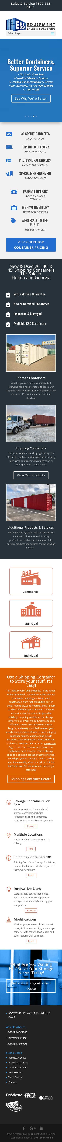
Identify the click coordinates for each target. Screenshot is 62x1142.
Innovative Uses (27, 888)
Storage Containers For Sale (32, 802)
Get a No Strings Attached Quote (31, 986)
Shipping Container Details (31, 779)
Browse (31, 910)
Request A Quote (17, 1057)
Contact (12, 1082)
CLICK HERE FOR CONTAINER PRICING (31, 245)
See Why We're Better (31, 98)
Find (31, 848)
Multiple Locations (28, 834)
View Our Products (31, 475)
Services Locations (18, 1067)
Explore (31, 826)
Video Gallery (15, 1077)
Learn (31, 875)
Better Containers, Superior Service (31, 65)
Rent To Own (15, 1072)
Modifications (25, 919)
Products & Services (18, 1062)
